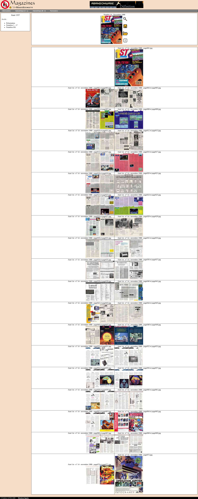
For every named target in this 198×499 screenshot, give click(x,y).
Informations (6, 11)
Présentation (10, 23)
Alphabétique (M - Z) (39, 11)
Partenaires (54, 11)
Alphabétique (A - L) (21, 11)
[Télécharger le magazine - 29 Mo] (125, 28)
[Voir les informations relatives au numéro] (125, 42)
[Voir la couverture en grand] (125, 21)
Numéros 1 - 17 (12, 25)
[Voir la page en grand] (128, 86)
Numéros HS (11, 27)
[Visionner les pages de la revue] (111, 43)
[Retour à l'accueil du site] (17, 8)
